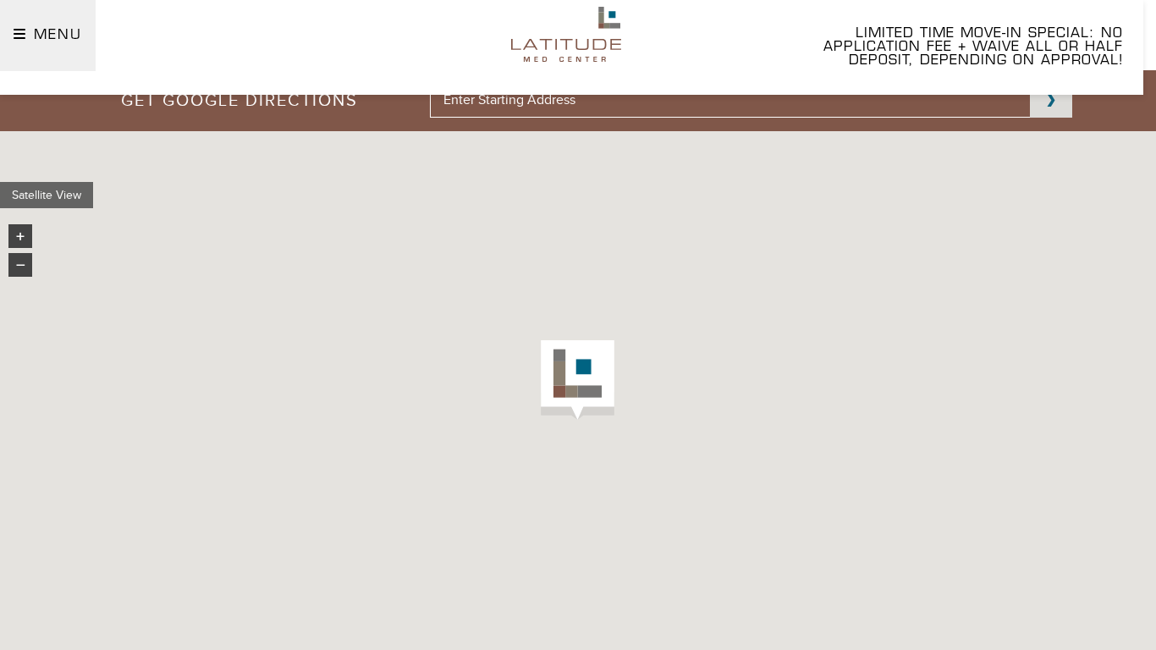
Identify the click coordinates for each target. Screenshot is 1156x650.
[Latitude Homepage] (566, 34)
